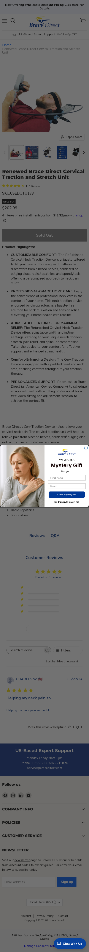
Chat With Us (72, 943)
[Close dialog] (85, 447)
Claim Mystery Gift (66, 494)
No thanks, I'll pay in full (66, 502)
